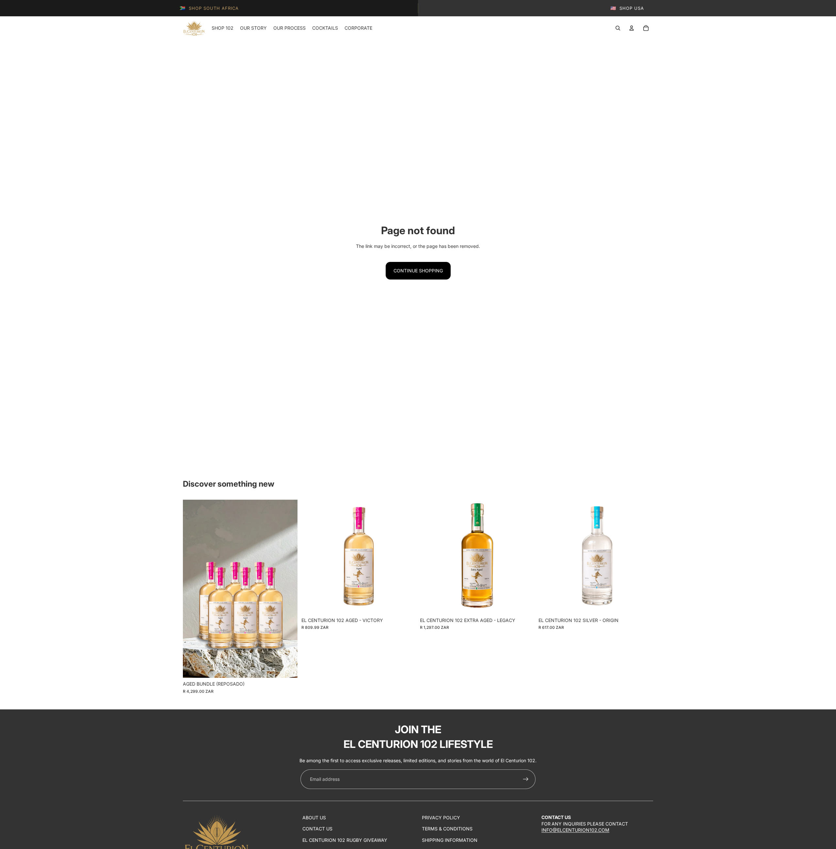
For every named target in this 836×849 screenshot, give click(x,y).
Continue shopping (418, 270)
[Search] (618, 28)
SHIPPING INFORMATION (449, 840)
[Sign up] (526, 779)
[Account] (631, 28)
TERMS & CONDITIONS (447, 828)
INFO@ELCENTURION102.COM (575, 830)
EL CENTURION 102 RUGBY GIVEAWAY (344, 840)
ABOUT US (314, 817)
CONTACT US (317, 828)
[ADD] (287, 668)
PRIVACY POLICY (441, 817)
